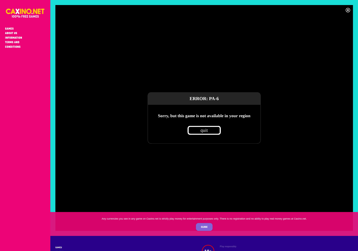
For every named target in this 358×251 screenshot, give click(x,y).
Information (13, 38)
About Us (11, 33)
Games (9, 28)
